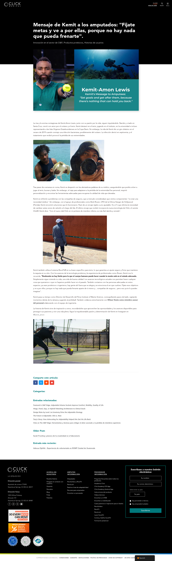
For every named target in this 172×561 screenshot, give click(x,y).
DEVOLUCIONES (84, 558)
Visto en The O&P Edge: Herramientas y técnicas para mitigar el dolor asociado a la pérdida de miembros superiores (77, 423)
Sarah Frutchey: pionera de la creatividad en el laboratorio (56, 433)
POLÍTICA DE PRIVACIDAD (98, 558)
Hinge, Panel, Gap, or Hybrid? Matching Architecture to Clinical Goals (59, 409)
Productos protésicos (73, 42)
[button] (9, 504)
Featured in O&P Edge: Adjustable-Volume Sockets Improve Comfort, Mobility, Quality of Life (68, 405)
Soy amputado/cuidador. (140, 504)
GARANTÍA (73, 558)
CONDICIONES (64, 558)
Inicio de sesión (152, 5)
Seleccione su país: (136, 490)
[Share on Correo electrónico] (52, 382)
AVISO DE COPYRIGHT (115, 558)
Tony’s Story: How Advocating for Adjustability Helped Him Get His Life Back (62, 419)
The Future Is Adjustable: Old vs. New (47, 416)
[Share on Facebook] (35, 382)
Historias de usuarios (93, 42)
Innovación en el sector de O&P (48, 42)
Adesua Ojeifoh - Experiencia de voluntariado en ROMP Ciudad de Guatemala (64, 445)
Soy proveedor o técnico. (140, 501)
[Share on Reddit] (46, 382)
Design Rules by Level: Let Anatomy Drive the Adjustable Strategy (57, 412)
